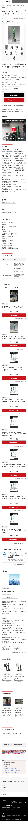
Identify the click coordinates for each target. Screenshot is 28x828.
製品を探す (4, 781)
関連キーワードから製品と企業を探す (13, 745)
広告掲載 (24, 802)
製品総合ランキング (21, 781)
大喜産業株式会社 (10, 21)
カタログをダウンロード (14, 100)
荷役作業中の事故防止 (10, 772)
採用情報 (20, 802)
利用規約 (11, 802)
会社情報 (15, 802)
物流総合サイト (8, 767)
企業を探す (10, 781)
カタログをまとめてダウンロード (11, 287)
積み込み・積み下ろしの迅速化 (12, 770)
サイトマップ (4, 787)
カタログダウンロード (14, 315)
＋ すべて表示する (14, 88)
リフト (21, 733)
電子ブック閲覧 (14, 311)
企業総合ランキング (21, 784)
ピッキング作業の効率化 (11, 768)
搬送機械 (15, 733)
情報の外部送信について (13, 801)
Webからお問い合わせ (14, 95)
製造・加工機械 (6, 733)
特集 (15, 781)
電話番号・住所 (9, 597)
